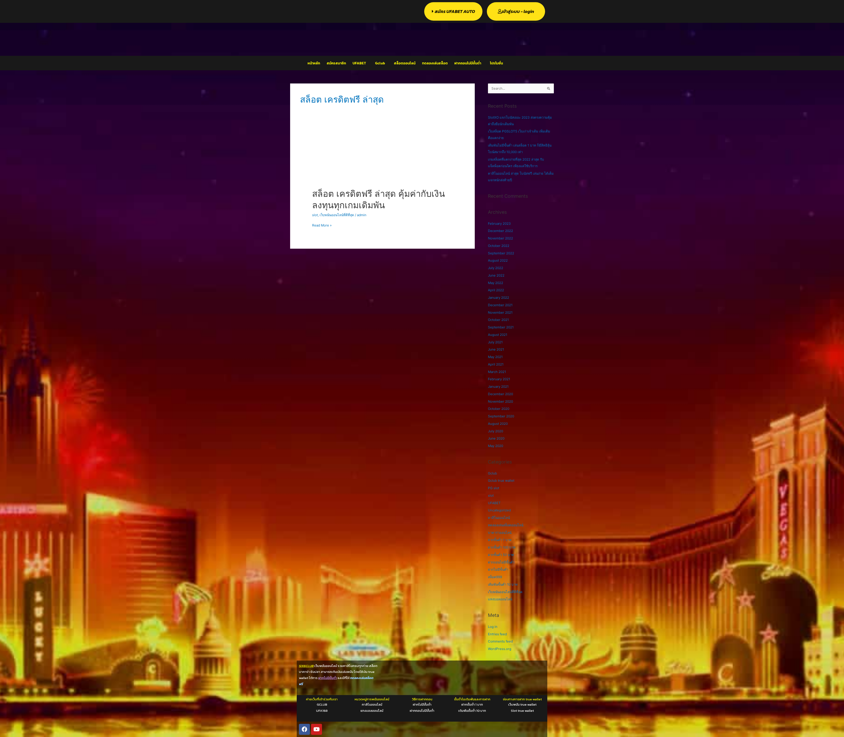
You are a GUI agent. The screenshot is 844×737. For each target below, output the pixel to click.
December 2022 (500, 231)
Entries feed (497, 634)
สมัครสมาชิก (336, 63)
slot (315, 215)
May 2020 (495, 446)
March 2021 (497, 372)
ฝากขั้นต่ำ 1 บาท (499, 540)
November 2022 (500, 238)
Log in (492, 627)
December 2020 (500, 394)
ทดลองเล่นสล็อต (435, 63)
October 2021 (498, 320)
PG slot (493, 488)
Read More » (322, 224)
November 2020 (500, 401)
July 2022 (495, 268)
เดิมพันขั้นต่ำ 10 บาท (503, 584)
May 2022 (495, 283)
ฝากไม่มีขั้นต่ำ (498, 569)
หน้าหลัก (313, 63)
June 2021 (496, 349)
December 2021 (500, 305)
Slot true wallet (522, 710)
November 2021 (500, 312)
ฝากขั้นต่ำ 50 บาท (501, 555)
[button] (360, 63)
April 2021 (496, 364)
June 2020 (496, 438)
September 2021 (501, 327)
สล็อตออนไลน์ (404, 63)
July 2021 (495, 342)
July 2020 (495, 431)
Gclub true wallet (501, 480)
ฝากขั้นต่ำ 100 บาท (501, 547)
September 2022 (501, 253)
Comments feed (500, 641)
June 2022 (496, 275)
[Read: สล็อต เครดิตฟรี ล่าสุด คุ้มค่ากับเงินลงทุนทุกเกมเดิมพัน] (382, 158)
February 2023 (499, 223)
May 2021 (495, 357)
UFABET (359, 63)
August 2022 (498, 260)
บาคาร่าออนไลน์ (499, 533)
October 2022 (498, 246)
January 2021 (498, 386)
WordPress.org (499, 649)
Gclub (380, 63)
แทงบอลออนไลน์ (500, 599)
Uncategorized (499, 510)
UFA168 (321, 710)
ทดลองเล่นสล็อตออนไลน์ (505, 525)
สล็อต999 (495, 577)
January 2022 (498, 297)
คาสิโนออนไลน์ (499, 518)
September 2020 (501, 416)
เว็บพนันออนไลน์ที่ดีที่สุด (337, 215)
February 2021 (499, 379)
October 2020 (498, 409)
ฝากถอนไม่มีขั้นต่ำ (467, 63)
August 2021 (497, 335)
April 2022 (496, 290)
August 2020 (498, 424)
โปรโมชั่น (496, 63)
